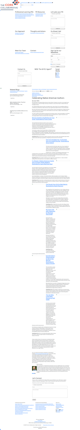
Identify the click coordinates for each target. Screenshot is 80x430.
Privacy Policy (45, 425)
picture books (34, 96)
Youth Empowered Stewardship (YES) (41, 353)
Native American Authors (36, 94)
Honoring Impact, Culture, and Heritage (39, 89)
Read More (12, 98)
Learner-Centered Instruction (52, 89)
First (51, 59)
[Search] (32, 4)
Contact (34, 399)
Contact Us (58, 28)
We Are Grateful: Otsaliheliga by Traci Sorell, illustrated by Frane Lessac (43, 118)
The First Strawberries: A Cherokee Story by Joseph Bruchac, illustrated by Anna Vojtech (57, 141)
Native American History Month (37, 95)
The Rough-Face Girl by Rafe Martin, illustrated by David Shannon (57, 185)
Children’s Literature (35, 92)
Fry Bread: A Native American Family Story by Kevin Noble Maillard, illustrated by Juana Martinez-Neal (43, 162)
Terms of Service (51, 425)
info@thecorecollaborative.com (40, 421)
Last (58, 59)
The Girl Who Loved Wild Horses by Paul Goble (50, 297)
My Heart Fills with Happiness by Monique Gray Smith (50, 212)
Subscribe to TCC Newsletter (56, 64)
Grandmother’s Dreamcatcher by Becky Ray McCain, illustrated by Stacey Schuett (50, 259)
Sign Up (57, 66)
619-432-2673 (40, 420)
